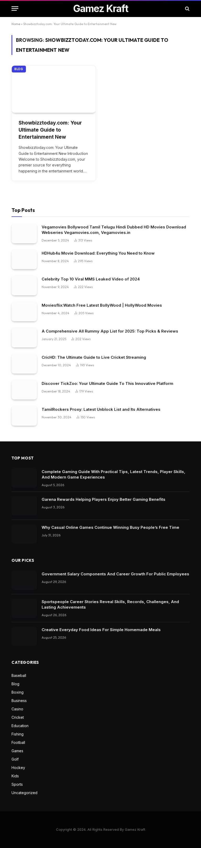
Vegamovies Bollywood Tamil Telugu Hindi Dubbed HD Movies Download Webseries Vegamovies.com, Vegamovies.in (114, 229)
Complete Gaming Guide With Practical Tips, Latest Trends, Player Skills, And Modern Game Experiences (113, 474)
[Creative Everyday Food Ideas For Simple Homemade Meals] (24, 636)
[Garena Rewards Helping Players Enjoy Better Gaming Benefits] (24, 506)
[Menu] (15, 8)
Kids (15, 776)
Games (17, 751)
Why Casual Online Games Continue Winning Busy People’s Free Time (110, 527)
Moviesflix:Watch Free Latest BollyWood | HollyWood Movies (102, 305)
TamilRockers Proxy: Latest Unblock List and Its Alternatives (101, 409)
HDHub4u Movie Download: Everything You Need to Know (98, 253)
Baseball (19, 675)
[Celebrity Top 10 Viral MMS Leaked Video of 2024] (24, 285)
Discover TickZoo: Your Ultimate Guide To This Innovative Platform (107, 383)
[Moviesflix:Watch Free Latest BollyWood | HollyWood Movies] (24, 312)
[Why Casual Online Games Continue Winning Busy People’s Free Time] (24, 534)
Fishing (18, 734)
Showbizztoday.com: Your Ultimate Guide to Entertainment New (50, 130)
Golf (15, 759)
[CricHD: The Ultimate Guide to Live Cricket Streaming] (24, 364)
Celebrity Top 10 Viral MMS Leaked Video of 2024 (91, 279)
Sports (17, 784)
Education (20, 725)
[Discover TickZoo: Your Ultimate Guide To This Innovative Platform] (24, 390)
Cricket (18, 717)
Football (18, 742)
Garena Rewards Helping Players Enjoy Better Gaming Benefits (103, 499)
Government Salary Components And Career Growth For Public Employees (115, 573)
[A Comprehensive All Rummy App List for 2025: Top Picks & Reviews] (24, 337)
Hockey (18, 767)
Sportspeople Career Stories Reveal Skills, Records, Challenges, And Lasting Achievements (110, 604)
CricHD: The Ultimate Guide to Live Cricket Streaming (94, 357)
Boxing (18, 692)
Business (19, 700)
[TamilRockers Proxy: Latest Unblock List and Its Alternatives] (24, 416)
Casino (17, 709)
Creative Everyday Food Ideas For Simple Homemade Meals (101, 629)
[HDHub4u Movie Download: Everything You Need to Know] (24, 259)
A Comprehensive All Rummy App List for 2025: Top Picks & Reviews (110, 331)
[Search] (186, 8)
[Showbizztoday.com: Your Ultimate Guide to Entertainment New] (54, 89)
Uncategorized (24, 792)
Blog (18, 69)
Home (16, 24)
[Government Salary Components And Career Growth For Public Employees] (24, 580)
